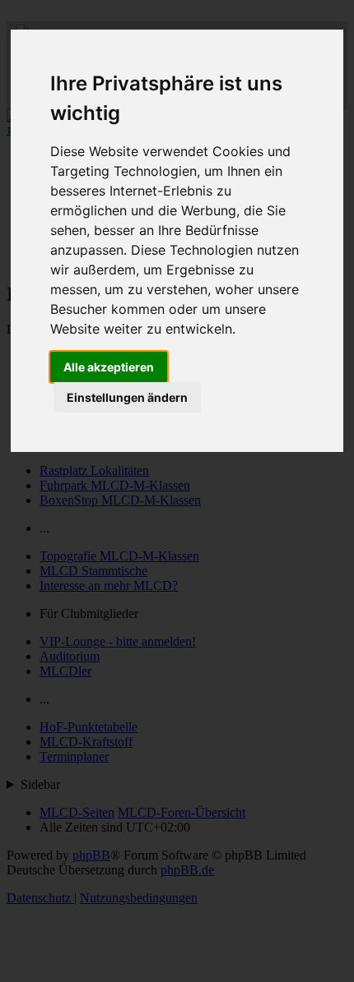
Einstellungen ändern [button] (127, 397)
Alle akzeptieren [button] (108, 367)
